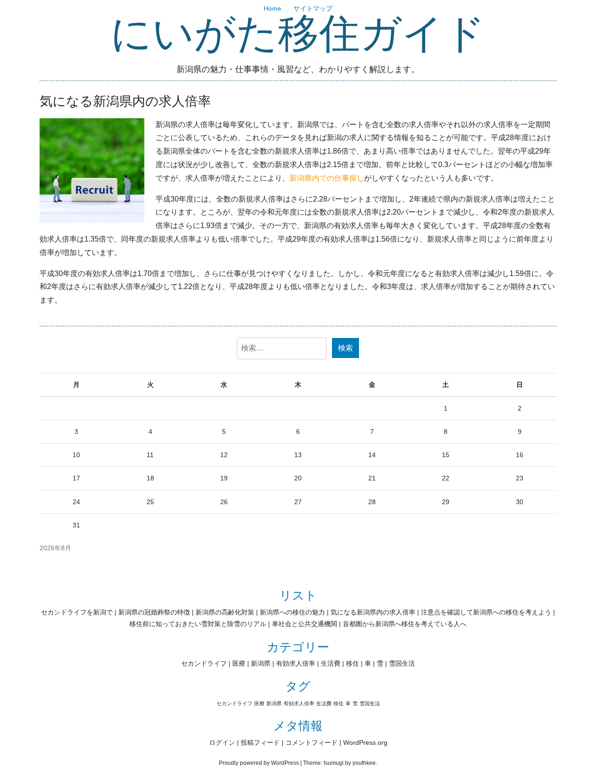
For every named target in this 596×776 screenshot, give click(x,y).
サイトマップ (312, 8)
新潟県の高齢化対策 (225, 612)
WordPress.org (365, 742)
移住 (352, 663)
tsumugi (334, 763)
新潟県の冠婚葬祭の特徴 (154, 612)
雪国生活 (402, 663)
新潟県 (261, 663)
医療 (238, 663)
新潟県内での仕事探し (327, 178)
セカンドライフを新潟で (77, 612)
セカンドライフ (204, 663)
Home (272, 8)
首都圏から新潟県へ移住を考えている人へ (405, 624)
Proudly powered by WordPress (259, 763)
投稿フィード (260, 742)
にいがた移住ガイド (298, 35)
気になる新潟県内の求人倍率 (373, 612)
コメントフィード (311, 742)
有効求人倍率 (295, 663)
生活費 (330, 663)
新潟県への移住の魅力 (292, 612)
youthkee (364, 763)
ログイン (222, 742)
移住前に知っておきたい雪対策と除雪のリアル (197, 624)
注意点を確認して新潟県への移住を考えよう (486, 612)
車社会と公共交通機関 (304, 624)
